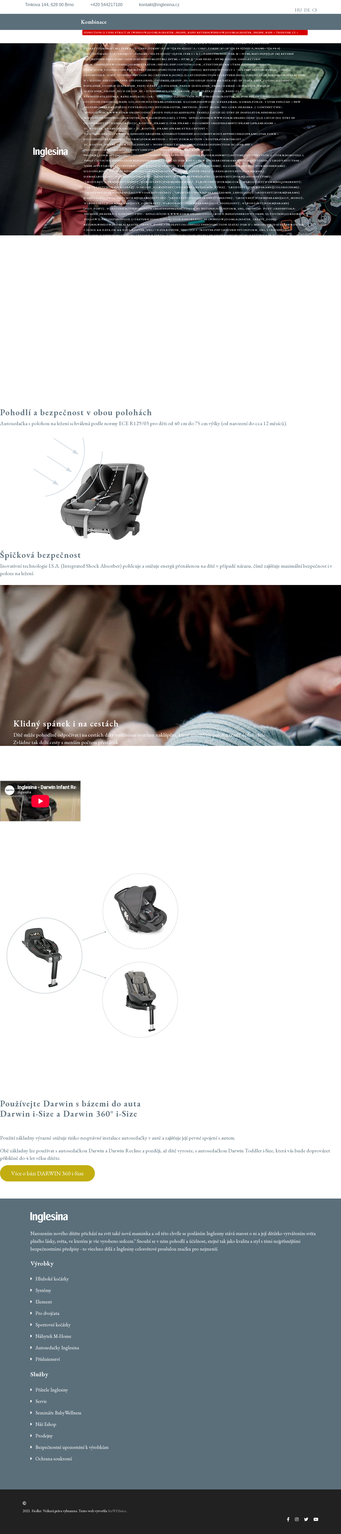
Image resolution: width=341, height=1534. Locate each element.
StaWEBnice (117, 1510)
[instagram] (294, 1519)
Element (242, 282)
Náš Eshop (45, 1424)
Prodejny (43, 1436)
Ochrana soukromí (53, 1459)
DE (307, 10)
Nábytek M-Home (52, 1336)
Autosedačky (129, 282)
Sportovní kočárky (52, 1325)
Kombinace (193, 143)
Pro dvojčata (46, 1313)
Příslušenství (205, 282)
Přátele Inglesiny (51, 1390)
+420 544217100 (106, 4)
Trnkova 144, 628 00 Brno (49, 4)
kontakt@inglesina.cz (159, 4)
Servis (40, 1401)
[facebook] (286, 1519)
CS (314, 10)
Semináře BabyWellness (57, 1413)
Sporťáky (91, 282)
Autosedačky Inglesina (56, 1348)
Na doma (167, 282)
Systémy (42, 1290)
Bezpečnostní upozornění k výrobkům (71, 1447)
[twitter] (303, 1519)
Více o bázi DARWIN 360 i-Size (47, 1173)
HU (298, 10)
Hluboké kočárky (51, 1279)
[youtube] (313, 1519)
